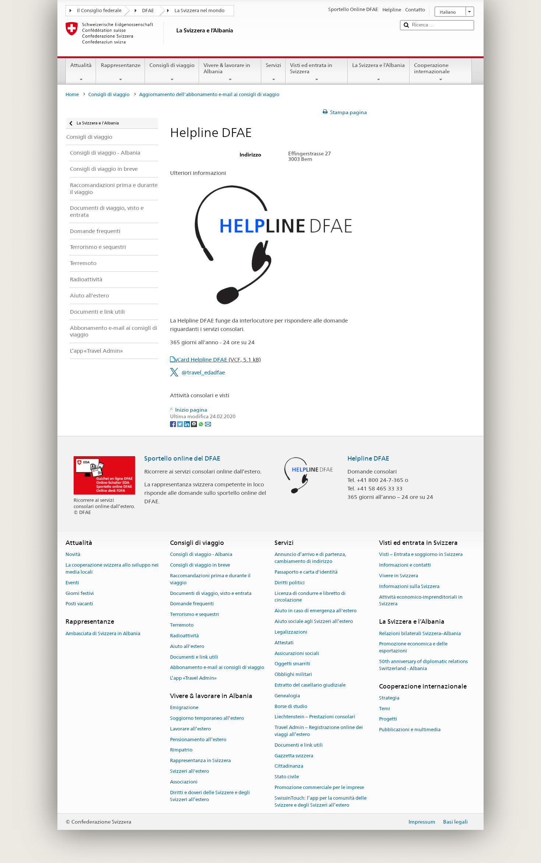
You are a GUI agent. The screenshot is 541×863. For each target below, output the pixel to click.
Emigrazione (184, 707)
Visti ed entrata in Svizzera (311, 68)
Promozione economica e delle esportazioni (413, 647)
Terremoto (182, 625)
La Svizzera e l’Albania (378, 65)
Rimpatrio (181, 750)
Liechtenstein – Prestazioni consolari (315, 717)
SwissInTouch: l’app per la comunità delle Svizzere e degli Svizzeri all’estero (321, 801)
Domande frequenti (192, 604)
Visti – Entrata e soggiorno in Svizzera (421, 554)
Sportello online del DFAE (182, 458)
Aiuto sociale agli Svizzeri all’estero (314, 621)
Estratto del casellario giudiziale (310, 685)
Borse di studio (291, 706)
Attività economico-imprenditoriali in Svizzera (421, 600)
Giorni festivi (80, 593)
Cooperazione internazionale (432, 68)
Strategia (389, 698)
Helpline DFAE (368, 458)
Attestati (284, 642)
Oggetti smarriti (292, 664)
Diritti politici (290, 582)
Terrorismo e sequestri (194, 614)
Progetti (388, 719)
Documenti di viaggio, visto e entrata (210, 593)
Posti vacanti (79, 604)
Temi (384, 708)
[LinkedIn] (187, 423)
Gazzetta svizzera (294, 755)
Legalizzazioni (291, 632)
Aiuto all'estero (187, 646)
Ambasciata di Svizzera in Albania (103, 633)
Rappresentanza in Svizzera (200, 761)
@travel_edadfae (203, 372)
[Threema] (194, 423)
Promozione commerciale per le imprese (319, 787)
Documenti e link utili (194, 657)
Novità (73, 554)
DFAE (148, 10)
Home (72, 94)
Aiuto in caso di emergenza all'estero (316, 611)
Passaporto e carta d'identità (306, 572)
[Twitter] (180, 423)
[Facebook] (173, 423)
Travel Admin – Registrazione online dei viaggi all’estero (319, 731)
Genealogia (287, 695)
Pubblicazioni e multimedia (410, 730)
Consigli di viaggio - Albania (201, 554)
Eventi (72, 582)
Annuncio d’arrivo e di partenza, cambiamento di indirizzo (310, 558)
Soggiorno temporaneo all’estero (207, 718)
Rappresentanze (121, 65)
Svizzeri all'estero (189, 771)
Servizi (273, 65)
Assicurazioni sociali (297, 653)
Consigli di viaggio (172, 65)
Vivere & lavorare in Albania (227, 68)
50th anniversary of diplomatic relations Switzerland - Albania (423, 665)
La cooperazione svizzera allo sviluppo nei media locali (112, 568)
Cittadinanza (289, 766)
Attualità (81, 65)
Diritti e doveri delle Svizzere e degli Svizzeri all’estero (210, 796)
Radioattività (184, 635)
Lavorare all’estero (190, 729)
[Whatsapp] (201, 423)
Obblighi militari (293, 674)
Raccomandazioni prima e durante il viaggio (210, 579)
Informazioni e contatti (405, 565)
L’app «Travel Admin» (193, 678)
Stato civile (287, 777)
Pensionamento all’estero (198, 739)
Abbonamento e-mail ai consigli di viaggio (217, 667)
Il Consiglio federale (99, 10)
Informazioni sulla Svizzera (409, 586)
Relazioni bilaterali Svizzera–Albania (420, 633)
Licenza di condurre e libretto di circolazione (310, 597)
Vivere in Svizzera (398, 575)
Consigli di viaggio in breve (200, 565)
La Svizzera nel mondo (199, 10)
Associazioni (184, 782)
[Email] (208, 423)
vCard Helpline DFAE (218, 359)
